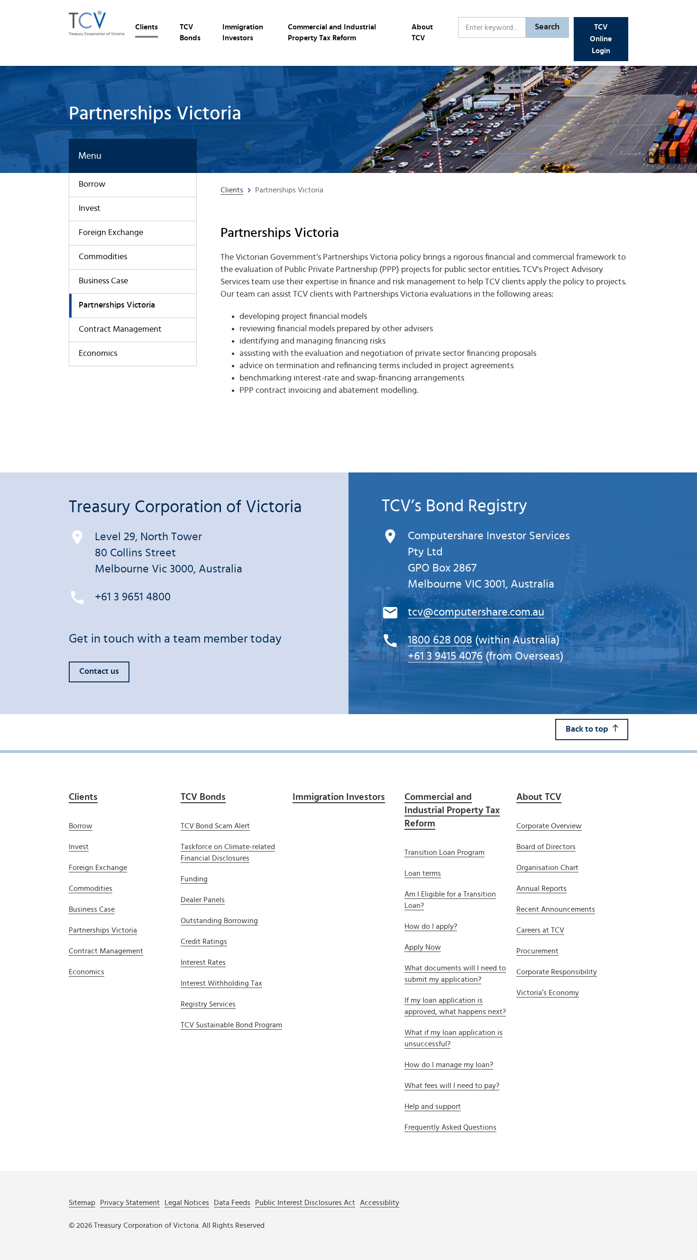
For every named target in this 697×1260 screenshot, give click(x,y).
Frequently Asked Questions (450, 1127)
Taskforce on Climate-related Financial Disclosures (228, 852)
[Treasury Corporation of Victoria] (96, 27)
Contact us (99, 671)
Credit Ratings (204, 941)
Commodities (103, 257)
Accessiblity (379, 1202)
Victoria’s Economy (547, 993)
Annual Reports (541, 888)
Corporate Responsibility (556, 972)
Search (547, 27)
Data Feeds (232, 1202)
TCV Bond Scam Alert (215, 826)
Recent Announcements (555, 909)
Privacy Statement (130, 1202)
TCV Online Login (601, 38)
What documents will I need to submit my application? (455, 973)
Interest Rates (203, 962)
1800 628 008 (440, 640)
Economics (98, 353)
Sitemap (82, 1202)
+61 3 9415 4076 (445, 656)
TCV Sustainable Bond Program (231, 1025)
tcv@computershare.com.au (476, 612)
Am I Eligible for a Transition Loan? (450, 899)
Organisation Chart (547, 867)
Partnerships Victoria (117, 305)
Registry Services (208, 1004)
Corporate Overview (549, 826)
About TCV (422, 32)
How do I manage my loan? (448, 1065)
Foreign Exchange (111, 232)
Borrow (92, 184)
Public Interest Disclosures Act (305, 1202)
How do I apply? (430, 926)
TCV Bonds (190, 32)
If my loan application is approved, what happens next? (455, 1006)
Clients (146, 27)
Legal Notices (187, 1202)
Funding (194, 879)
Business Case (103, 281)
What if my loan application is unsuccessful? (453, 1038)
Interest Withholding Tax (221, 983)
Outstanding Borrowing (219, 921)
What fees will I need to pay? (451, 1085)
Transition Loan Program (444, 852)
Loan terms (422, 873)
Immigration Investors (242, 32)
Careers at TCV (540, 930)
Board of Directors (546, 847)
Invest (90, 208)
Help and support (432, 1106)
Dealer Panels (203, 900)
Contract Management (120, 329)
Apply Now (422, 947)
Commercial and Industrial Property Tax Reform (332, 32)
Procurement (537, 951)
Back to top (587, 729)
